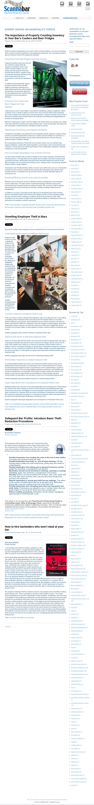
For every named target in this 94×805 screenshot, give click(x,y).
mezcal (74, 607)
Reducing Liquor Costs (17, 406)
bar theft (54, 205)
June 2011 (75, 288)
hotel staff (75, 525)
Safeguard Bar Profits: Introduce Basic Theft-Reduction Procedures (33, 420)
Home (62, 6)
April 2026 (75, 168)
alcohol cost (75, 319)
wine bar (74, 765)
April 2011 (75, 295)
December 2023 (77, 225)
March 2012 (75, 265)
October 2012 (76, 242)
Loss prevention (77, 592)
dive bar (74, 465)
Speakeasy (75, 718)
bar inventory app (77, 346)
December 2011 (77, 272)
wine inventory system (79, 781)
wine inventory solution (79, 778)
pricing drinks (76, 644)
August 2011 (76, 282)
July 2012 (75, 252)
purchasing (75, 650)
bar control (18, 517)
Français (87, 8)
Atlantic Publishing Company (14, 508)
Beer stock (75, 406)
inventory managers (78, 545)
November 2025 (77, 182)
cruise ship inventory (78, 462)
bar (73, 323)
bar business (76, 326)
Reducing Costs (77, 661)
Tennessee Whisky (78, 738)
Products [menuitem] (44, 18)
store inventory (76, 731)
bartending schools (77, 396)
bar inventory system (78, 356)
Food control (76, 481)
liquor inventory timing (78, 578)
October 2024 (76, 201)
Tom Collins (75, 748)
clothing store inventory (79, 436)
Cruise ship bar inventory (79, 458)
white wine (75, 761)
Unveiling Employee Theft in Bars (26, 216)
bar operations (76, 366)
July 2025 (75, 195)
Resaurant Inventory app (79, 667)
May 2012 (75, 258)
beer (59, 205)
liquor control (76, 558)
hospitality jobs (76, 508)
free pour (75, 498)
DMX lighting (76, 468)
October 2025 (76, 185)
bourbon (74, 426)
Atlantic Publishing (11, 435)
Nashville (75, 617)
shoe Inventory (76, 708)
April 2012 (75, 261)
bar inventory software (79, 353)
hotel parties (75, 522)
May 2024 (75, 211)
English (88, 6)
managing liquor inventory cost (32, 404)
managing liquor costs (33, 406)
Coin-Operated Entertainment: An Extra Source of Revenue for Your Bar (80, 107)
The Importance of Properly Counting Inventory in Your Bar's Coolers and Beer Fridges (34, 37)
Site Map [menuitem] (64, 799)
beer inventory (15, 205)
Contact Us (70, 6)
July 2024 (75, 205)
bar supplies (75, 383)
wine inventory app (77, 775)
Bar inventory (26, 515)
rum (73, 687)
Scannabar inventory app (45, 207)
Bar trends (75, 389)
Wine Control (76, 768)
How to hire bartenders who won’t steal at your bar (34, 528)
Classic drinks (76, 429)
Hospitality (75, 502)
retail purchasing (77, 684)
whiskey (74, 758)
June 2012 (75, 255)
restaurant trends (77, 677)
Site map (79, 6)
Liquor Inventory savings (79, 572)
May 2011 (75, 292)
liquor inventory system (50, 406)
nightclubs (75, 634)
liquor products (76, 582)
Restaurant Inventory (79, 671)
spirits (74, 721)
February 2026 (76, 175)
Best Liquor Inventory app (27, 207)
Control (74, 439)
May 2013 (75, 232)
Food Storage (76, 495)
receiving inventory (77, 654)
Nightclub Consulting (78, 624)
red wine (74, 657)
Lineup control (76, 552)
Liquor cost (75, 562)
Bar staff (75, 379)
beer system (46, 205)
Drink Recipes (76, 478)
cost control (75, 446)
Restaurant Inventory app (79, 674)
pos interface (76, 640)
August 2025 (76, 191)
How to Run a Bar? (76, 129)
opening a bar (76, 637)
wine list (74, 785)
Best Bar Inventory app (79, 413)
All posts (8, 626)
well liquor (75, 755)
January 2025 (76, 198)
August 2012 (76, 248)
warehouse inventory (78, 751)
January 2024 (76, 222)
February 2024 (76, 218)
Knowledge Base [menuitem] (70, 18)
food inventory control (78, 492)
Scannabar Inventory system (31, 205)
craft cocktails (76, 455)
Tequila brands (76, 745)
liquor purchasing (77, 585)
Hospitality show (77, 512)
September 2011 (77, 278)
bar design (75, 333)
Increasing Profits (77, 532)
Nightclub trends (77, 630)
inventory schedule (77, 548)
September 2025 (77, 188)
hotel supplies (76, 528)
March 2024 (75, 215)
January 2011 (76, 305)
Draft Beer (75, 471)
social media (76, 715)
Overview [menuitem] (31, 18)
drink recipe (75, 475)
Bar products (76, 369)
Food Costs (75, 485)
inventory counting (29, 517)
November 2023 (77, 228)
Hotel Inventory (77, 518)
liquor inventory (15, 515)
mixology (74, 614)
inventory (75, 535)
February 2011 (76, 302)
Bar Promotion (76, 376)
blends (74, 419)
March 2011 (75, 298)
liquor (73, 555)
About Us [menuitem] (19, 18)
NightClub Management (79, 627)
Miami (74, 610)
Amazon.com (9, 510)
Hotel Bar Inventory (78, 515)
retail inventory (76, 681)
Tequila (74, 742)
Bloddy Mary (76, 423)
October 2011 (76, 275)
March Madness (77, 604)
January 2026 (76, 178)
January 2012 (76, 268)
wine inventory (76, 771)
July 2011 (75, 285)
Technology (75, 735)
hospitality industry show (79, 505)
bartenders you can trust (25, 617)
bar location (75, 359)
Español (87, 9)
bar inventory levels (39, 515)
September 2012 (77, 245)
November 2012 (77, 238)
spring (74, 728)
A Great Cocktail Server (78, 132)
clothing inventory (77, 433)
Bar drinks (75, 336)
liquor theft (50, 515)
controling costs (77, 443)
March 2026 (75, 171)
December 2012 (77, 235)
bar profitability (15, 404)
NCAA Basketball (77, 620)
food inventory (76, 488)
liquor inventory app (78, 568)
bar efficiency (76, 339)
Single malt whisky (77, 711)
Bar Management (77, 363)
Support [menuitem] (55, 18)
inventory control (43, 517)
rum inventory (76, 690)
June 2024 (75, 208)
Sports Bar (75, 725)
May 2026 (75, 165)
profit (73, 647)
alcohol (74, 316)
